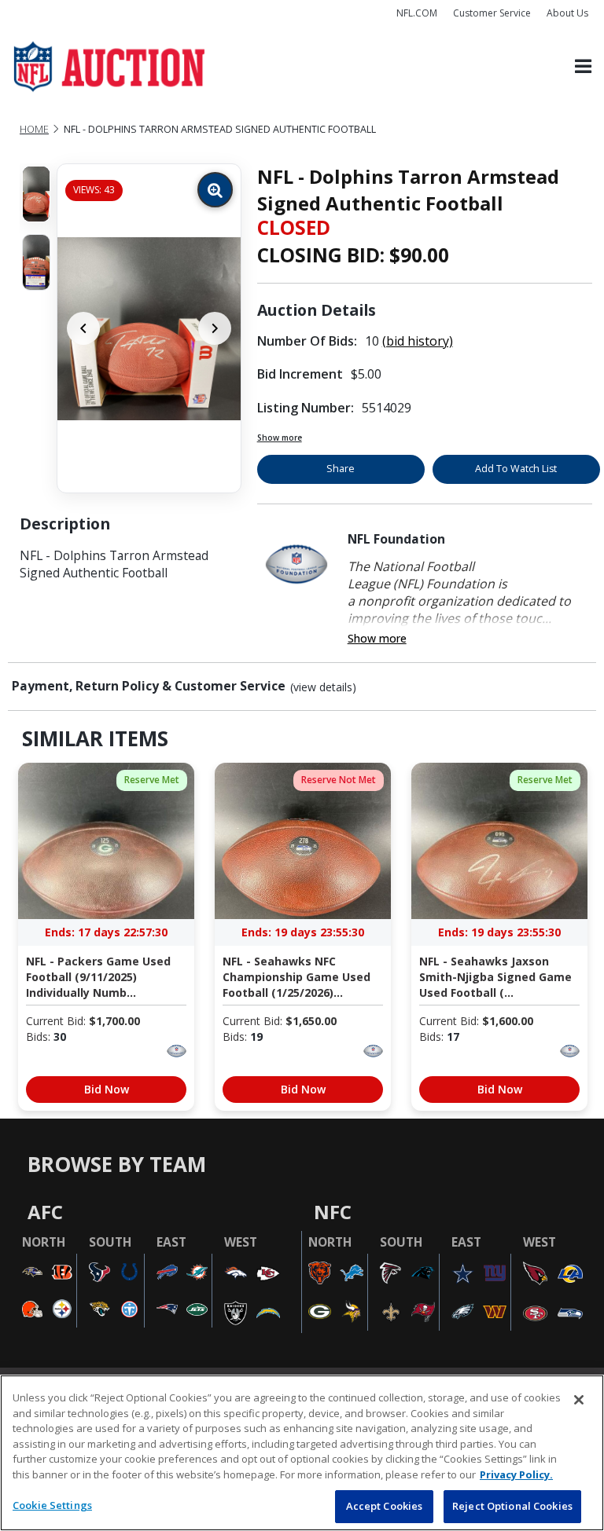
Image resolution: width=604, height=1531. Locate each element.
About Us (567, 13)
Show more (279, 437)
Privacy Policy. (516, 1474)
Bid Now (106, 1089)
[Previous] (83, 328)
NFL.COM (416, 13)
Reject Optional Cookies (512, 1506)
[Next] (214, 328)
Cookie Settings (52, 1505)
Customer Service (492, 13)
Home (34, 129)
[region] (302, 1453)
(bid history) (417, 341)
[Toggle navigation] (583, 67)
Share (340, 468)
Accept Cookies (384, 1506)
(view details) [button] (323, 687)
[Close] (579, 1400)
